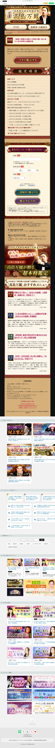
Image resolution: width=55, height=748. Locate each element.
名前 (15, 155)
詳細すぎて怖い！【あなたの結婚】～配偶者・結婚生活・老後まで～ (30, 293)
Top (27, 405)
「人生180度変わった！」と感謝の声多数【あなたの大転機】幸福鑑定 (30, 314)
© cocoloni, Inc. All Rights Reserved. (27, 744)
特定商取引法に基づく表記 (27, 401)
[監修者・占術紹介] (39, 27)
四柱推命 (21, 543)
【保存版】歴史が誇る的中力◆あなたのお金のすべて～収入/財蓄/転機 (30, 336)
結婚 (9, 543)
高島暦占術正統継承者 (13, 547)
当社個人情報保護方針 (13, 210)
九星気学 (28, 543)
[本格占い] (4, 3)
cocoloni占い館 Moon (27, 736)
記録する (23, 185)
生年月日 (16, 166)
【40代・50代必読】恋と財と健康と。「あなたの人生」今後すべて (30, 357)
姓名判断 (15, 543)
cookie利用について (27, 734)
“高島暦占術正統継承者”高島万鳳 (23, 31)
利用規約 (27, 211)
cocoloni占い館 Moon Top (10, 31)
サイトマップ (32, 407)
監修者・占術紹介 (23, 407)
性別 (15, 174)
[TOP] (16, 27)
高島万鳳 (46, 543)
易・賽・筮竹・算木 (37, 543)
